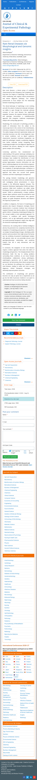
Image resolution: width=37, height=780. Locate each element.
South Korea (8, 675)
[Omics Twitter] (13, 8)
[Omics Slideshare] (24, 8)
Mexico (28, 667)
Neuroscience (7, 699)
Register (31, 1)
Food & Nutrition (9, 508)
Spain (17, 656)
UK (6, 667)
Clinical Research (9, 565)
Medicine (7, 592)
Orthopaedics (8, 615)
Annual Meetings (12, 650)
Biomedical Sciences (11, 372)
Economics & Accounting (11, 500)
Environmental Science (9, 739)
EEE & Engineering (8, 742)
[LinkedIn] (31, 777)
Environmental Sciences (11, 506)
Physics (6, 543)
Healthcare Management (7, 696)
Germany (8, 664)
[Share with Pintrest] (16, 333)
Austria (28, 659)
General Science (9, 511)
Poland (28, 656)
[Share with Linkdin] (12, 333)
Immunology (8, 587)
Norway (28, 669)
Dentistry (7, 568)
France (18, 664)
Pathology (7, 618)
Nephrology (7, 600)
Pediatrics (7, 621)
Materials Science (9, 524)
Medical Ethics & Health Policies (27, 704)
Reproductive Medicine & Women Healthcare (26, 711)
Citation (18, 325)
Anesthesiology (9, 560)
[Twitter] (27, 777)
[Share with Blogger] (20, 333)
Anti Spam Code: (7, 445)
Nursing (6, 605)
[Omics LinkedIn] (16, 8)
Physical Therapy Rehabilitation (25, 694)
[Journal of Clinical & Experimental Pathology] (7, 15)
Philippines (19, 679)
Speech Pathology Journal (12, 344)
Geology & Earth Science (11, 516)
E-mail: (5, 422)
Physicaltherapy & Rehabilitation (13, 623)
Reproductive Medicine (11, 634)
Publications (12, 1)
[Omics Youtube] (28, 8)
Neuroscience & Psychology (12, 535)
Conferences (22, 1)
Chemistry (8, 380)
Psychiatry (7, 626)
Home (5, 1)
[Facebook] (24, 777)
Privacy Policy (6, 771)
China (17, 661)
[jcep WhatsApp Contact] (32, 8)
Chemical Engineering (11, 378)
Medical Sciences (9, 529)
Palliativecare (24, 707)
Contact (18, 5)
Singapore (19, 669)
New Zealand (16, 676)
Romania (28, 672)
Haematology (8, 581)
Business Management (9, 750)
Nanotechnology (9, 532)
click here (25, 452)
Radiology (7, 631)
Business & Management (12, 375)
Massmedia (6, 752)
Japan (7, 669)
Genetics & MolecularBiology (8, 708)
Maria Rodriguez (7, 52)
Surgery (6, 636)
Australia (7, 659)
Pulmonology (8, 629)
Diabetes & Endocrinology (11, 573)
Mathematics (8, 527)
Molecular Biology (9, 597)
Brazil (7, 672)
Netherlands (8, 677)
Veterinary (6, 744)
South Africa (19, 672)
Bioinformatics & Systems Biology (15, 370)
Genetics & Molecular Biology (12, 514)
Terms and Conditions (8, 770)
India (17, 667)
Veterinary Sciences (10, 551)
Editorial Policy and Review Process (12, 773)
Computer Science (9, 498)
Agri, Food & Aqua (8, 731)
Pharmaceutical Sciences (11, 540)
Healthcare (7, 584)
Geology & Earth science (10, 755)
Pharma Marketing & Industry (11, 729)
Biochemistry (9, 367)
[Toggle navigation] (5, 34)
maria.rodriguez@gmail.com (11, 65)
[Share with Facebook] (4, 333)
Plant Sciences (8, 545)
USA (6, 656)
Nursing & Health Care (10, 537)
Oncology (7, 610)
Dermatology (8, 571)
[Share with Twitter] (8, 333)
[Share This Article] (12, 315)
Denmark (29, 664)
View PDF (12, 84)
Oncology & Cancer (25, 685)
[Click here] (5, 8)
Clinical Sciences (9, 495)
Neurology (7, 602)
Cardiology (7, 563)
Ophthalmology (9, 613)
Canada (18, 659)
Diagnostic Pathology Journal (13, 341)
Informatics (7, 521)
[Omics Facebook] (9, 8)
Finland (28, 661)
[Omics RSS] (20, 8)
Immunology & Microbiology (12, 519)
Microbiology (8, 594)
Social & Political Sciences (11, 548)
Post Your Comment (18, 320)
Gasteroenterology (9, 576)
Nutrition (6, 607)
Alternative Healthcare (9, 715)
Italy (6, 661)
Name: (5, 414)
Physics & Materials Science (11, 736)
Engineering (7, 503)
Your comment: (7, 429)
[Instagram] (34, 777)
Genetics (7, 579)
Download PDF (23, 84)
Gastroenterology (8, 705)
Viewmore (27, 358)
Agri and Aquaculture (11, 365)
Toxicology (7, 639)
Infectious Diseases (10, 589)
